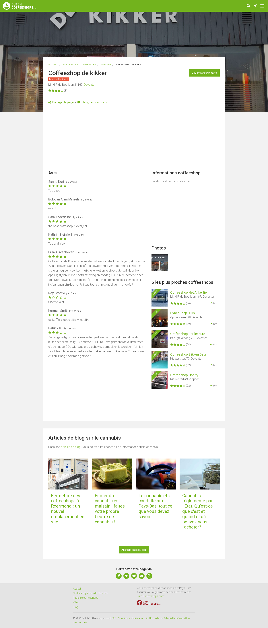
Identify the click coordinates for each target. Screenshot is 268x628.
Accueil (53, 64)
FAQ (114, 618)
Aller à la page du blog (134, 549)
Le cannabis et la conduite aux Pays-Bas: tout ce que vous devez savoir (155, 506)
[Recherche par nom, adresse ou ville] (248, 6)
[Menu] (262, 6)
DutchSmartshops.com (150, 596)
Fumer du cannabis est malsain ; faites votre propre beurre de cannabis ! (110, 508)
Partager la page (63, 102)
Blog (75, 607)
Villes (76, 602)
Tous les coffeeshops (85, 597)
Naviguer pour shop (94, 102)
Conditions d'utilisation (131, 618)
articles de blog (71, 447)
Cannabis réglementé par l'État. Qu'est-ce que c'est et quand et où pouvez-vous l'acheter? (197, 511)
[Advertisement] (134, 138)
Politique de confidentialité (160, 618)
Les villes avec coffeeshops (78, 64)
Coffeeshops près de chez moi (90, 593)
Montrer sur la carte (205, 72)
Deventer (105, 64)
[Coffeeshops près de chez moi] (255, 6)
